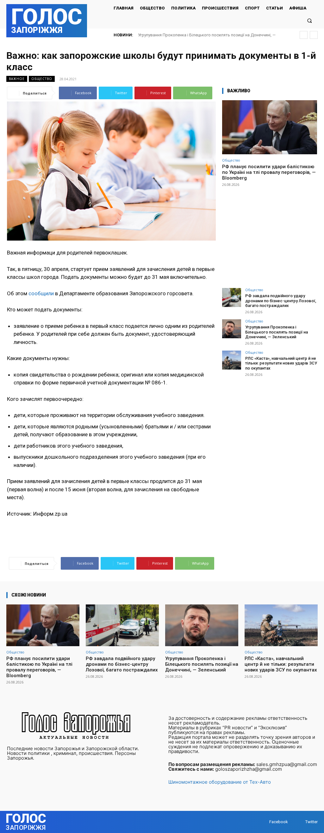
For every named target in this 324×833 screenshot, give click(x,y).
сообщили (40, 293)
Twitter (311, 821)
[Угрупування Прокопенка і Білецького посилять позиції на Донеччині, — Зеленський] (231, 328)
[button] (310, 20)
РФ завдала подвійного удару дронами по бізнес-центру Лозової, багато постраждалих (280, 300)
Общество (41, 79)
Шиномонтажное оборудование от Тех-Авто (219, 782)
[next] (314, 35)
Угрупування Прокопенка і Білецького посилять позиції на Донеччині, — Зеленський (276, 332)
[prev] (304, 35)
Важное (17, 79)
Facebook (278, 821)
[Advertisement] (269, 234)
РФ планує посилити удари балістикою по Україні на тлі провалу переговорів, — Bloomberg (269, 172)
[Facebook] (263, 821)
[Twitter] (299, 821)
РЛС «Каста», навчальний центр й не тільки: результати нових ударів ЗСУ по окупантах (281, 363)
